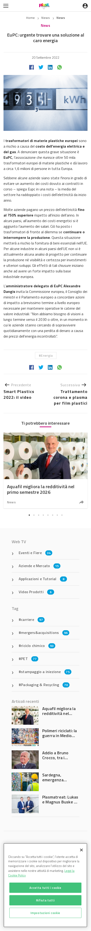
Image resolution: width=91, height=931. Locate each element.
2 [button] (34, 515)
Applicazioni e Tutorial (41, 579)
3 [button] (38, 515)
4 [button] (43, 515)
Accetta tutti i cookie (45, 887)
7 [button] (57, 515)
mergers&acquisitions (44, 632)
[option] (45, 470)
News (46, 17)
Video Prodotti (35, 592)
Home (30, 17)
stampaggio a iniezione (45, 671)
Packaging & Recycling (44, 684)
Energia (46, 355)
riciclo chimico (37, 645)
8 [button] (62, 515)
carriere (32, 619)
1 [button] (29, 515)
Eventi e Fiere (35, 552)
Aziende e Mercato (39, 566)
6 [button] (52, 515)
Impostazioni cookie (45, 913)
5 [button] (48, 515)
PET (29, 658)
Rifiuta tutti (45, 900)
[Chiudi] (81, 850)
